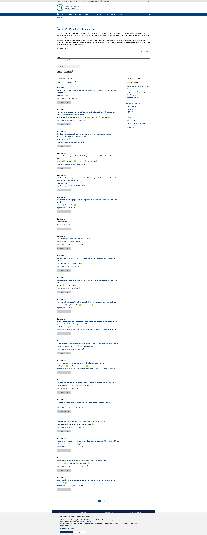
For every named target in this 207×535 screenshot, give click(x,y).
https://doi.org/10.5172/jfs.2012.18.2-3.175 (70, 427)
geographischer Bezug (134, 103)
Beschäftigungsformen (134, 95)
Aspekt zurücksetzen (132, 82)
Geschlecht (130, 127)
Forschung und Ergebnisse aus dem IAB (138, 88)
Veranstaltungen (84, 14)
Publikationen (72, 14)
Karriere (113, 14)
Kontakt (75, 1)
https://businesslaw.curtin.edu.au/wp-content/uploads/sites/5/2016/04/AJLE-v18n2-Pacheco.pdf (87, 369)
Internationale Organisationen (138, 123)
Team (107, 14)
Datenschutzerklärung (66, 525)
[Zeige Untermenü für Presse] (72, 1)
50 (147, 51)
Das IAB (121, 14)
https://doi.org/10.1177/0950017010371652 (71, 486)
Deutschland (133, 106)
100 (149, 51)
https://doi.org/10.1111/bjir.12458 (68, 208)
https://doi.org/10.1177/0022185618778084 (71, 244)
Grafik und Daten (98, 14)
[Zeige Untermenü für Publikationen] (77, 14)
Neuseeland (131, 120)
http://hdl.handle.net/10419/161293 (68, 288)
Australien (130, 115)
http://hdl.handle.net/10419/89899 (68, 388)
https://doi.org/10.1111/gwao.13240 (68, 98)
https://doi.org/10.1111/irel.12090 (68, 308)
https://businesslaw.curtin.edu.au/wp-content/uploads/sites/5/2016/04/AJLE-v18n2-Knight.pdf (86, 330)
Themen (62, 14)
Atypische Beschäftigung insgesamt (138, 92)
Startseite (58, 14)
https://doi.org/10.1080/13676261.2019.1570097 (72, 186)
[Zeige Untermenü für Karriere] (117, 14)
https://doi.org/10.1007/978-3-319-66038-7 (70, 266)
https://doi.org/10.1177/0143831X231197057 (71, 164)
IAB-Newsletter (82, 1)
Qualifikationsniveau (133, 98)
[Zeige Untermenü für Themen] (65, 14)
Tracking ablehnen (80, 532)
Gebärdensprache (94, 1)
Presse (70, 1)
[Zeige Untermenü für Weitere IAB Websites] (67, 1)
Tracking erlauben (66, 532)
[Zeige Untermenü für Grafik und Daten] (104, 14)
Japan (129, 118)
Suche (58, 57)
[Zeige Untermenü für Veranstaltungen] (90, 14)
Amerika (131, 112)
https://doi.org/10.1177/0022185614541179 (71, 349)
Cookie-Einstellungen (88, 523)
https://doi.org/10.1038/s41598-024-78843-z (71, 120)
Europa (131, 109)
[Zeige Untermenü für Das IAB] (124, 14)
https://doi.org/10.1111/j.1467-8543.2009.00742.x (72, 466)
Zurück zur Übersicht (63, 48)
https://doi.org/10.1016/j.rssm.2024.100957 (71, 142)
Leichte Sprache (106, 1)
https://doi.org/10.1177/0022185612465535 (71, 407)
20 (145, 51)
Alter (128, 100)
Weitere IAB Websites (62, 1)
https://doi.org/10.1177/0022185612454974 (71, 447)
